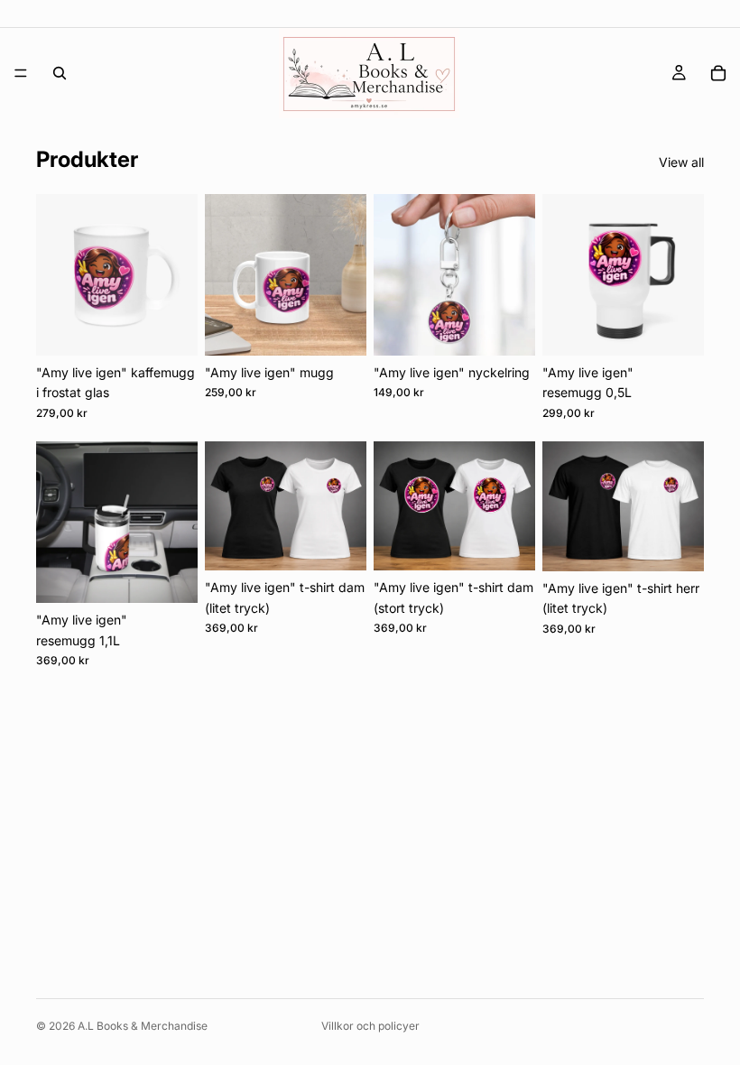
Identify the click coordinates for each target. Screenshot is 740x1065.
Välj (354, 542)
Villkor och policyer (370, 1026)
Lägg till (185, 327)
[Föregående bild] (56, 274)
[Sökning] (59, 73)
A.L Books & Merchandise (143, 1026)
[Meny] (21, 73)
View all (681, 162)
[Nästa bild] (178, 274)
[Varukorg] (718, 73)
